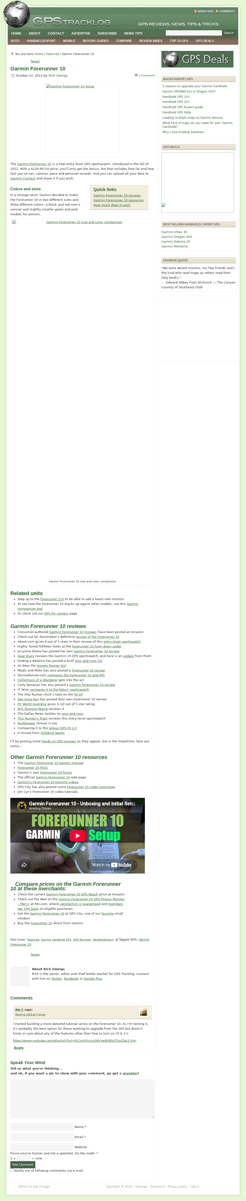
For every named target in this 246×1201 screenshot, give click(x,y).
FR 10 (78, 694)
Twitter (56, 978)
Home (16, 33)
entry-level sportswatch (122, 641)
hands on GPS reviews (59, 741)
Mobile (69, 41)
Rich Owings (58, 75)
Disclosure (157, 1186)
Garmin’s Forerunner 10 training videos (48, 782)
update (128, 656)
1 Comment (146, 75)
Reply (19, 1048)
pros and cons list (88, 661)
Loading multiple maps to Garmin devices (192, 117)
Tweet (35, 61)
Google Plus (93, 978)
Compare (124, 41)
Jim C (19, 1009)
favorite (107, 913)
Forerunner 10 (41, 923)
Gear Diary (26, 656)
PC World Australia (32, 704)
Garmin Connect (23, 178)
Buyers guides (96, 41)
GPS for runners (56, 613)
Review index (150, 41)
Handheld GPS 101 (176, 97)
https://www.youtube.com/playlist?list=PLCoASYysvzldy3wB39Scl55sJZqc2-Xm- (75, 1040)
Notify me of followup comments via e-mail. (49, 1170)
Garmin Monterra (174, 246)
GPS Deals (205, 41)
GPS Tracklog (123, 20)
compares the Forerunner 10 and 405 (76, 675)
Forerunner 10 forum (56, 772)
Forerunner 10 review (88, 670)
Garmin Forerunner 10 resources (118, 200)
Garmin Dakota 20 (175, 241)
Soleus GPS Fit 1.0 (63, 728)
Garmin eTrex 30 (174, 232)
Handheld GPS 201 (176, 102)
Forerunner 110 (52, 599)
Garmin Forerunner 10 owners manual (53, 763)
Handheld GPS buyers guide (182, 107)
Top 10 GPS (179, 41)
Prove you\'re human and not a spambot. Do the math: (54, 1153)
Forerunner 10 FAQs (33, 768)
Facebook (71, 978)
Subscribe (107, 33)
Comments (227, 11)
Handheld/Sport (41, 41)
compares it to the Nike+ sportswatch (59, 689)
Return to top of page (34, 1186)
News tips (133, 33)
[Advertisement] (198, 328)
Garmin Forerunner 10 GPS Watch (72, 894)
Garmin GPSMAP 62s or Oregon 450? (188, 91)
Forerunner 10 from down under (96, 646)
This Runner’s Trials (33, 718)
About (35, 33)
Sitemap (141, 1186)
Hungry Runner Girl (51, 665)
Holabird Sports (53, 733)
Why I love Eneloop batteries (183, 132)
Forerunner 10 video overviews (91, 787)
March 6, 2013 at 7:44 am (30, 1014)
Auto (15, 41)
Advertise (80, 33)
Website (80, 1147)
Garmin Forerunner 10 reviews (117, 195)
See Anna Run (28, 699)
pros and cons (72, 713)
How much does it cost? (112, 205)
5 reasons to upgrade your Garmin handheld (194, 86)
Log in (194, 1186)
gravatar (130, 1073)
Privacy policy (177, 1186)
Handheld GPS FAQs (176, 112)
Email (78, 1137)
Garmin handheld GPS (56, 939)
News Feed (205, 11)
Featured (33, 939)
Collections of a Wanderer (38, 680)
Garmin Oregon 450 (176, 237)
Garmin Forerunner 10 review (96, 651)
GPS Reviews (82, 939)
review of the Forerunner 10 (97, 637)
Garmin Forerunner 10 (34, 164)
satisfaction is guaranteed (80, 904)
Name (79, 1127)
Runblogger (26, 723)
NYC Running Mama (33, 709)
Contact (56, 33)
